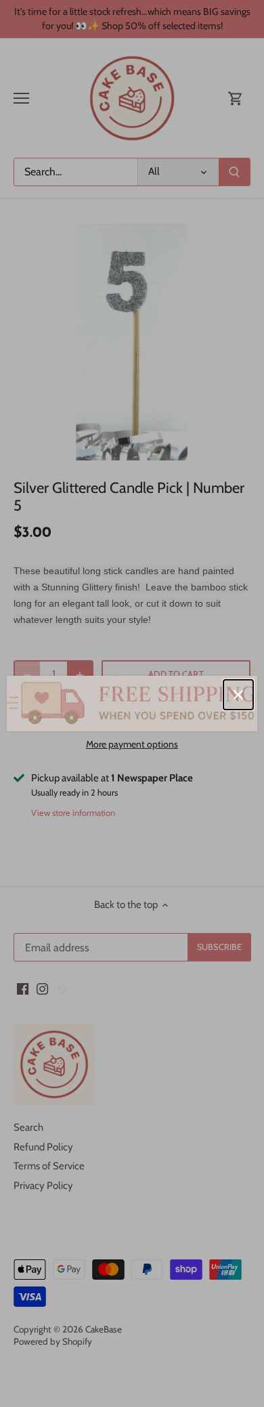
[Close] (238, 695)
